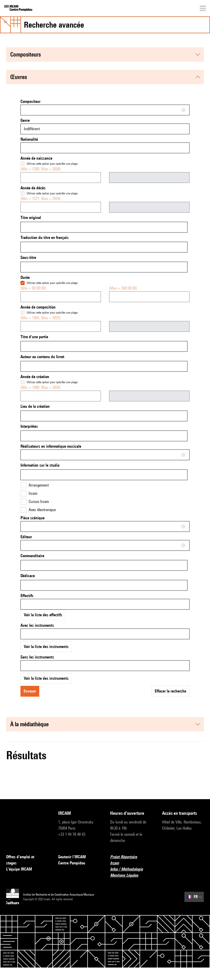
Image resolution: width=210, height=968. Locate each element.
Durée (25, 277)
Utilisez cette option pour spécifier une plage (52, 164)
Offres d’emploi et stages (20, 859)
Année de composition (38, 307)
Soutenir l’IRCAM (72, 856)
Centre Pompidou (71, 863)
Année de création (34, 376)
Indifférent (32, 128)
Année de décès (33, 187)
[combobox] (105, 110)
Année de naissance (36, 158)
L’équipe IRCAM (19, 869)
